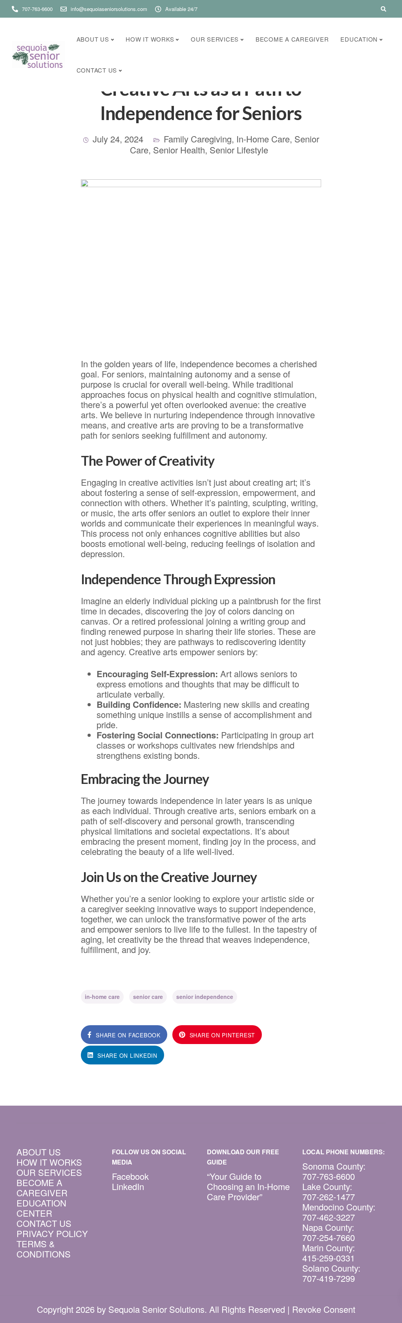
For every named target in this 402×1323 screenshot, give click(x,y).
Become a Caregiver (292, 39)
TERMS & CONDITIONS (43, 1248)
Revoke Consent (323, 1309)
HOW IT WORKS (49, 1162)
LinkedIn (128, 1186)
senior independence (204, 996)
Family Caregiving (198, 139)
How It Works (150, 39)
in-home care (102, 996)
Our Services (215, 39)
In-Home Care (263, 139)
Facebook (130, 1176)
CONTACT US (43, 1223)
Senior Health (179, 150)
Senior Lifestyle (239, 150)
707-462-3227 (328, 1217)
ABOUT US (38, 1152)
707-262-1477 (328, 1196)
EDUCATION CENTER (41, 1208)
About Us (93, 39)
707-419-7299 (328, 1278)
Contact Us (97, 70)
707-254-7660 (328, 1237)
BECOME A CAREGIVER (42, 1187)
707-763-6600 (328, 1176)
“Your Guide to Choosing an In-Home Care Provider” (248, 1186)
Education (359, 39)
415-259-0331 (328, 1258)
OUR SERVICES (49, 1172)
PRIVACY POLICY (52, 1233)
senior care (148, 996)
